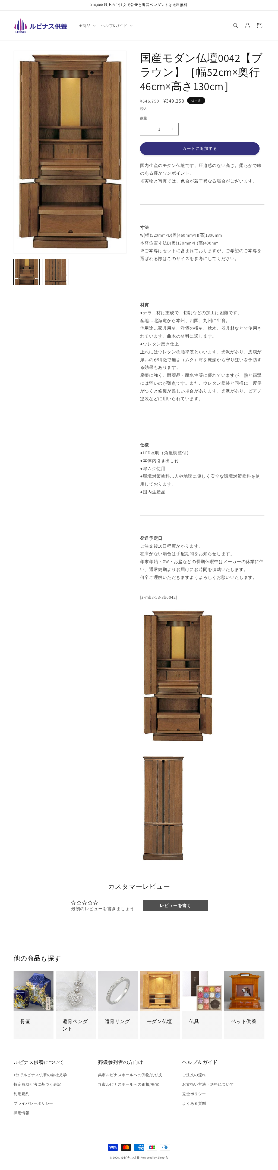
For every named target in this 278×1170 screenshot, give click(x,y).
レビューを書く (175, 905)
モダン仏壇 (159, 1021)
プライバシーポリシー (33, 1103)
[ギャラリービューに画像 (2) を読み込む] (55, 272)
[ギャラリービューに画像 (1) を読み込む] (27, 272)
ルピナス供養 (130, 1157)
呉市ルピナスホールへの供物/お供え (130, 1074)
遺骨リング (117, 1021)
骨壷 (25, 1021)
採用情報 (21, 1112)
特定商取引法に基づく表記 (37, 1084)
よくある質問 (194, 1103)
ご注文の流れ (194, 1074)
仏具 (194, 1021)
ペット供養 (243, 1021)
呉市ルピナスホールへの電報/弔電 (128, 1084)
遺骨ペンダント (75, 1025)
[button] (86, 25)
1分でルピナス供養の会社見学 (40, 1074)
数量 (143, 118)
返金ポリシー (194, 1093)
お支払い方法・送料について (208, 1084)
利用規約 (21, 1093)
